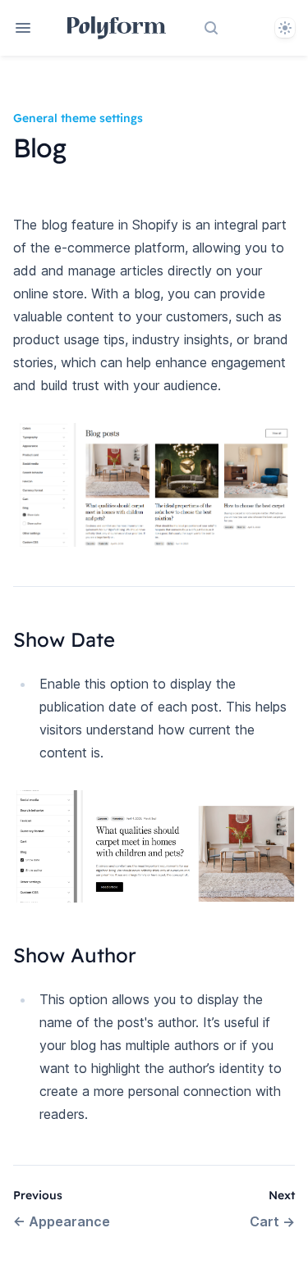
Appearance (61, 1221)
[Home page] (117, 27)
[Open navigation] (23, 28)
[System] (285, 28)
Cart (272, 1221)
